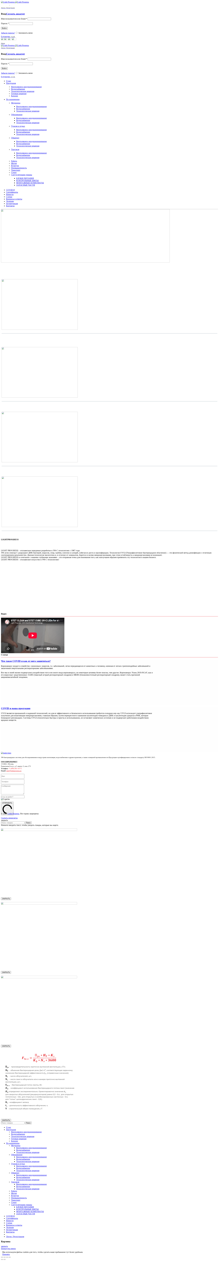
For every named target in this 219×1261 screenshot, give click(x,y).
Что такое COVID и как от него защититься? (26, 661)
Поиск (28, 823)
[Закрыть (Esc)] (2, 1257)
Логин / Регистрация (15, 1236)
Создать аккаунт (15, 14)
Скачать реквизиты (9, 818)
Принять (6, 1254)
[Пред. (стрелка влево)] (2, 1259)
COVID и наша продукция (15, 708)
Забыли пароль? (8, 33)
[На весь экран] (7, 1257)
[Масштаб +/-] (10, 1257)
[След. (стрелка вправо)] (5, 1259)
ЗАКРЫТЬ (6, 899)
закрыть (4, 1246)
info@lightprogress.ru (13, 771)
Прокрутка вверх (8, 1248)
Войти (4, 28)
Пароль (5, 23)
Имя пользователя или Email (14, 19)
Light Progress (13, 814)
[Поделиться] (5, 1257)
